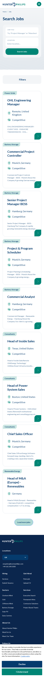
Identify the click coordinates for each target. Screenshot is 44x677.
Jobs (10, 12)
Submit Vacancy (7, 583)
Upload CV (27, 583)
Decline (22, 664)
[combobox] (22, 44)
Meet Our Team (8, 636)
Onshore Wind (7, 595)
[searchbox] (22, 33)
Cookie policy (25, 656)
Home (5, 12)
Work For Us (6, 632)
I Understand (22, 672)
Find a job (26, 579)
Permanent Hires (29, 599)
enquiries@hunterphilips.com (13, 564)
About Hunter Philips (9, 628)
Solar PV (5, 612)
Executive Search (29, 595)
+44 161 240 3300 (9, 566)
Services (5, 579)
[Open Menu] (39, 4)
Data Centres (7, 616)
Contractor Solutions (30, 603)
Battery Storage (8, 608)
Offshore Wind (7, 603)
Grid (3, 599)
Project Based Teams (30, 608)
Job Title (10, 30)
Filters (22, 79)
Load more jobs (23, 522)
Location (11, 40)
